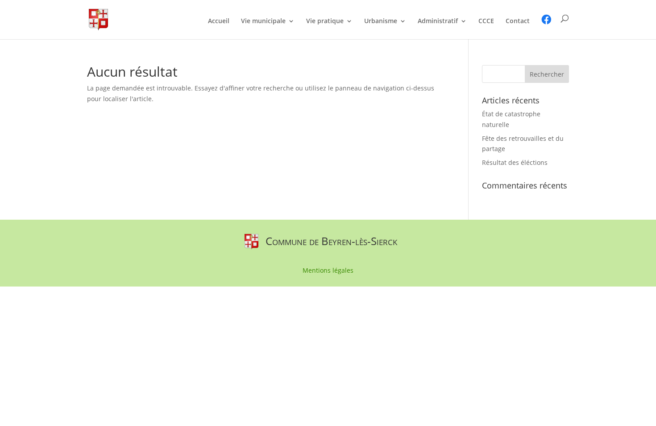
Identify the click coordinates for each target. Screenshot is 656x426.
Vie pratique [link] (325, 21)
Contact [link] (518, 21)
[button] (547, 74)
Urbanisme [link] (380, 21)
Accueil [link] (218, 21)
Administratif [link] (438, 21)
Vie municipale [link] (263, 21)
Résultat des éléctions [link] (515, 162)
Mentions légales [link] (328, 270)
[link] (98, 19)
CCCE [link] (486, 21)
